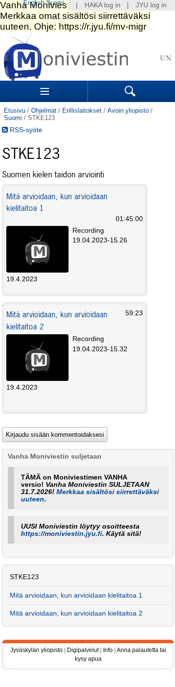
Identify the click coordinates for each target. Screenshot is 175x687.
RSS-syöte (25, 130)
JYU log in (151, 5)
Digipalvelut (83, 650)
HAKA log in (103, 5)
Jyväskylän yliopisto (36, 650)
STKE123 (24, 577)
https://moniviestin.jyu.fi (61, 533)
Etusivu (14, 110)
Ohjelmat (43, 110)
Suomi (13, 117)
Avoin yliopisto (128, 110)
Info (108, 650)
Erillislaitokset (82, 110)
